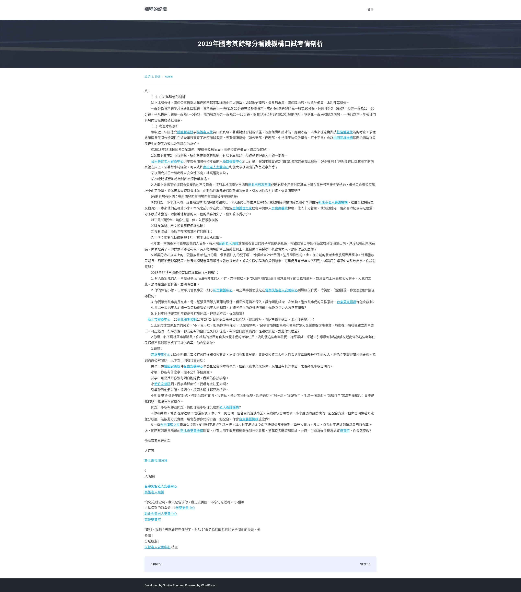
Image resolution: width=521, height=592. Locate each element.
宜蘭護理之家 (242, 208)
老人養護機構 (229, 407)
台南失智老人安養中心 (167, 161)
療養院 (345, 431)
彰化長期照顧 (187, 319)
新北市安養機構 (191, 431)
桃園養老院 (185, 132)
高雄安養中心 (161, 354)
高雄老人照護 (154, 492)
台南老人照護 (228, 243)
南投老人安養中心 (216, 167)
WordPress (208, 585)
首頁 (370, 10)
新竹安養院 (162, 384)
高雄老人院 (205, 132)
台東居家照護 (346, 302)
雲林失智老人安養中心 (281, 290)
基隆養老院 (345, 132)
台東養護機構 (248, 419)
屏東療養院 (279, 208)
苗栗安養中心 (185, 508)
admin (169, 76)
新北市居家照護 (259, 185)
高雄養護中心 (232, 161)
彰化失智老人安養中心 (160, 514)
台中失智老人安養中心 (160, 486)
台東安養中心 (193, 366)
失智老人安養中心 (157, 547)
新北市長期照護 (155, 460)
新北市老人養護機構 (333, 202)
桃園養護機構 (343, 138)
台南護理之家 (170, 425)
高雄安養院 (152, 519)
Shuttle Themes (173, 585)
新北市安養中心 (159, 319)
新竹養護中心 (223, 290)
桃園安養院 (172, 366)
